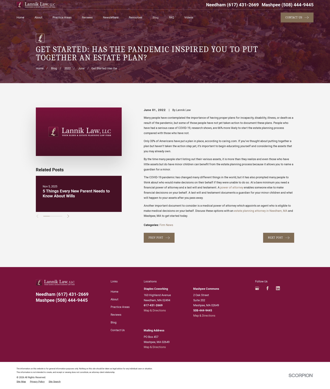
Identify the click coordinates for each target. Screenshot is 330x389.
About (114, 299)
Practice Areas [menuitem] (62, 17)
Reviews (116, 314)
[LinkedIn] (278, 288)
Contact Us (118, 330)
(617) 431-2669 (232, 5)
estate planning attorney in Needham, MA (260, 210)
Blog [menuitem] (156, 17)
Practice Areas (120, 307)
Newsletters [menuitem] (110, 17)
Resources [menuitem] (135, 17)
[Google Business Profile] (257, 288)
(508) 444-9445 (288, 5)
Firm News (166, 225)
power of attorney (231, 187)
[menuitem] (21, 382)
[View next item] (68, 216)
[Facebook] (268, 288)
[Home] (35, 5)
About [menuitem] (38, 17)
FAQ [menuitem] (171, 17)
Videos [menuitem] (188, 17)
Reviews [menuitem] (87, 17)
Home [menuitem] (20, 17)
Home (114, 291)
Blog (114, 322)
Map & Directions (155, 310)
